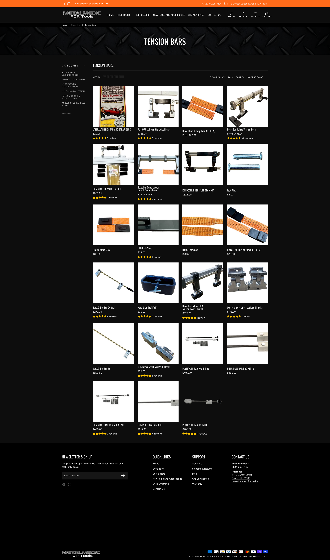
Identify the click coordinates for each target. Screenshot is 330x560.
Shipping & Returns (202, 468)
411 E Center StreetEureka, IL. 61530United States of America (245, 478)
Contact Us (159, 488)
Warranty (197, 483)
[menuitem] (73, 73)
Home (156, 463)
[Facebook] (64, 3)
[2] (108, 77)
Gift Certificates (200, 478)
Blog (194, 473)
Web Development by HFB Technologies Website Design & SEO (242, 556)
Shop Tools (158, 468)
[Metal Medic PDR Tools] (82, 15)
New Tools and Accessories (167, 478)
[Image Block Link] (81, 554)
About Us (197, 463)
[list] (104, 77)
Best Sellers (159, 473)
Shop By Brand (161, 483)
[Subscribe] (123, 475)
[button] (243, 15)
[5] (121, 77)
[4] (116, 77)
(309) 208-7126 (240, 467)
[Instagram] (68, 3)
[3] (111, 77)
